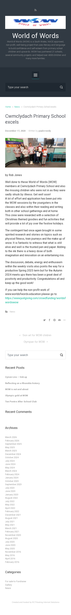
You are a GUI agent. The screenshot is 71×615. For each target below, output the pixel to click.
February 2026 (12, 440)
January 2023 (11, 494)
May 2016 (10, 555)
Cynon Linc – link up (16, 377)
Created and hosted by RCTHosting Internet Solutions (35, 602)
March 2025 (11, 450)
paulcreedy (45, 131)
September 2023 (13, 484)
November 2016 (13, 552)
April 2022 (10, 508)
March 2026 (11, 437)
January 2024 (11, 477)
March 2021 (11, 528)
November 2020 (13, 535)
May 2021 (10, 525)
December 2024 (13, 454)
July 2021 (9, 521)
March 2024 (11, 471)
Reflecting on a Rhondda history (22, 383)
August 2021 (11, 518)
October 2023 (12, 481)
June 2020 (10, 545)
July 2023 (9, 488)
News (17, 106)
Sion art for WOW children (37, 335)
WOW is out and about (16, 389)
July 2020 (9, 541)
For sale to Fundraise (15, 581)
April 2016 (10, 558)
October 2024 (12, 457)
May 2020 (10, 548)
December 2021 (13, 515)
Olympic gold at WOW (16, 395)
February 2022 (12, 511)
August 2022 (11, 498)
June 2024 (10, 464)
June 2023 (10, 491)
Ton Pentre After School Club (21, 401)
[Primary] (35, 75)
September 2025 (13, 444)
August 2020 (11, 538)
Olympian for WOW (34, 341)
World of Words (35, 36)
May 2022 (10, 504)
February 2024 (12, 474)
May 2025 (10, 447)
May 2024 (10, 467)
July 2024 (9, 461)
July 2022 (9, 501)
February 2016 (12, 562)
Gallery (8, 585)
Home (8, 106)
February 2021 (12, 531)
